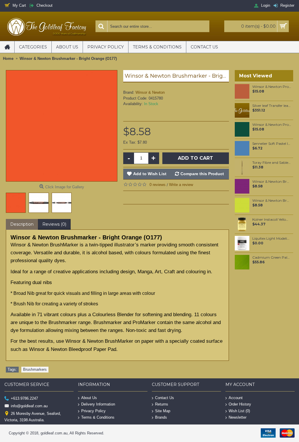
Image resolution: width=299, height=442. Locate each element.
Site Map (162, 411)
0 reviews (158, 184)
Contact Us (164, 397)
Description (22, 224)
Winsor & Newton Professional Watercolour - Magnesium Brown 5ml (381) (271, 87)
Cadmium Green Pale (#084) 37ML (271, 257)
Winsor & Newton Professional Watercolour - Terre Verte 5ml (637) (271, 125)
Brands (161, 417)
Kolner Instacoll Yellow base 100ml (271, 219)
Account (236, 397)
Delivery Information (98, 404)
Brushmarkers (35, 369)
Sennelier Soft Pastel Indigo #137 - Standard (271, 144)
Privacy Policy (93, 411)
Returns (161, 404)
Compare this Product (202, 173)
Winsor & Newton (150, 92)
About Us (89, 397)
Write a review (181, 184)
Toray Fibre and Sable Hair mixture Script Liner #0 (271, 163)
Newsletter (237, 417)
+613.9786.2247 (24, 398)
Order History (240, 404)
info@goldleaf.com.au (29, 406)
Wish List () (239, 411)
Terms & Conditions (97, 417)
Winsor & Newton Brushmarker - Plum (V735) (271, 182)
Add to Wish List (149, 173)
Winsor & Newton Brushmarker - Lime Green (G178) (271, 201)
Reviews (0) (54, 224)
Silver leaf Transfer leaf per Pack (271, 106)
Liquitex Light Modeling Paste (271, 238)
